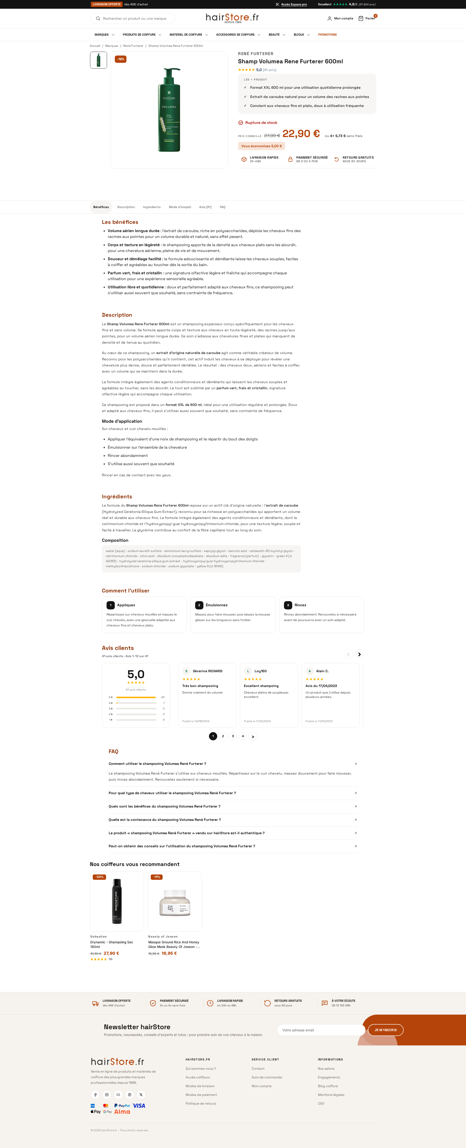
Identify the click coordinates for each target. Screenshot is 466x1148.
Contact (258, 1069)
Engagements (329, 1077)
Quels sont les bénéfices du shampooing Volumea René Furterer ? (233, 806)
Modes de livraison (200, 1086)
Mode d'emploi (180, 207)
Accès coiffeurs (198, 1077)
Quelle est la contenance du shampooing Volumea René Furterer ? (233, 820)
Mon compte (262, 1086)
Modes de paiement (201, 1095)
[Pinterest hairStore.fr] (129, 1094)
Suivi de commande (267, 1077)
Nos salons (326, 1069)
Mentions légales (331, 1095)
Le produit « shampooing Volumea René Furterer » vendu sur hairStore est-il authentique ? (233, 833)
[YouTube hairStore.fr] (118, 1094)
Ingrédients (152, 207)
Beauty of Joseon (163, 936)
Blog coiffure (328, 1086)
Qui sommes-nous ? (201, 1069)
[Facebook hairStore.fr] (95, 1094)
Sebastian (98, 936)
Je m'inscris (386, 1030)
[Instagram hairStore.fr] (106, 1094)
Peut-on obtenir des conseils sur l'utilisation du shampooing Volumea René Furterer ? (233, 846)
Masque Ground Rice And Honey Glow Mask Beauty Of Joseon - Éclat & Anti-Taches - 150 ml (173, 944)
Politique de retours (201, 1103)
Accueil (95, 46)
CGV (321, 1103)
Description (126, 207)
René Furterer (133, 46)
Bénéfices (101, 207)
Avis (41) (205, 207)
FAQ (222, 207)
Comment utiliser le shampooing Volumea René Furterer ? (233, 763)
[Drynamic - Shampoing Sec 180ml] (117, 902)
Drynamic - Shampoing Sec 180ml (111, 944)
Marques (111, 46)
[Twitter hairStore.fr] (141, 1094)
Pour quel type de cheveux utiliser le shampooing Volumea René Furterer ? (233, 793)
